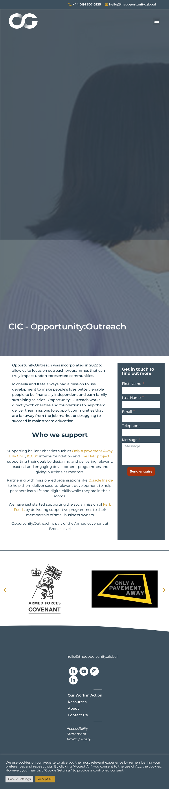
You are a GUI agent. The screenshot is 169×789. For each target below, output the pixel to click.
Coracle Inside (100, 480)
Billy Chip (17, 456)
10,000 (32, 456)
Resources (77, 702)
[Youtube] (83, 671)
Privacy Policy (79, 739)
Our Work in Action (85, 695)
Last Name (132, 398)
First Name (132, 384)
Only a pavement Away (92, 451)
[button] (156, 21)
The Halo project (95, 456)
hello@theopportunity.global (92, 656)
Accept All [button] (45, 779)
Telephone (131, 426)
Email (127, 412)
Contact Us (78, 715)
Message (130, 440)
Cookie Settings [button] (19, 779)
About (73, 708)
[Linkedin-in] (73, 671)
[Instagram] (94, 671)
